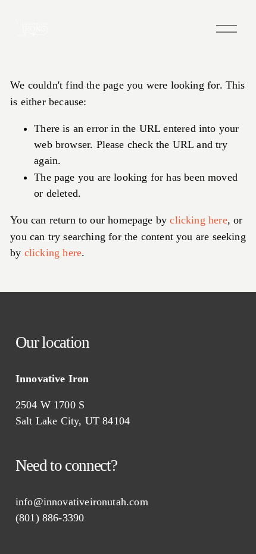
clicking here (198, 220)
